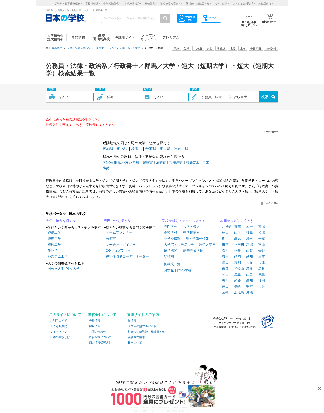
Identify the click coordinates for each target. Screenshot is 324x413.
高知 (249, 280)
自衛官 (111, 238)
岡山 (225, 274)
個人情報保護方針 (100, 342)
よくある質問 (58, 326)
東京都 (165, 149)
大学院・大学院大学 (179, 244)
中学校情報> (111, 3)
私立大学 (72, 268)
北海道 (198, 48)
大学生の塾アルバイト (142, 326)
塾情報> (151, 3)
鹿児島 (239, 292)
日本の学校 (55, 48)
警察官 (148, 162)
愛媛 (237, 280)
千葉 (261, 238)
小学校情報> (132, 3)
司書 (206, 162)
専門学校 (170, 226)
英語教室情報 (136, 337)
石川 (225, 250)
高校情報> (92, 3)
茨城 (261, 232)
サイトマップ (58, 331)
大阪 (249, 262)
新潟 (249, 244)
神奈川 (239, 244)
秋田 (225, 232)
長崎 (237, 286)
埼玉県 (136, 149)
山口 (249, 274)
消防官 (161, 162)
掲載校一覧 (172, 264)
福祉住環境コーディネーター (127, 256)
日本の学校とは (60, 337)
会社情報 (94, 320)
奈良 (225, 268)
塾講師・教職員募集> (198, 3)
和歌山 (239, 268)
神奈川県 (181, 149)
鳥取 (249, 268)
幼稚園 (169, 256)
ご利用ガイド (58, 320)
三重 (261, 256)
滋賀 (225, 262)
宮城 (261, 226)
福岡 (261, 280)
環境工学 (54, 238)
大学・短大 (191, 226)
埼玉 (249, 238)
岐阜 (225, 256)
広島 (237, 274)
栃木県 (122, 149)
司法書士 (192, 162)
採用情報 (94, 326)
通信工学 (54, 232)
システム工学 (58, 256)
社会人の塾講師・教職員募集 (146, 331)
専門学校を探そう (117, 221)
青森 (237, 226)
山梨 (249, 250)
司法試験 (176, 162)
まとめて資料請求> (243, 3)
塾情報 (132, 320)
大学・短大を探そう (61, 221)
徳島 (261, 274)
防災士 (108, 168)
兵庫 (261, 262)
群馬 (237, 238)
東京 (225, 244)
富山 (261, 244)
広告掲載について (100, 337)
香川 (225, 280)
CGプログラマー (118, 250)
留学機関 (170, 250)
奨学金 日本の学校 (177, 270)
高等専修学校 (193, 250)
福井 (237, 250)
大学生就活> (221, 3)
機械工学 (54, 244)
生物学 (53, 250)
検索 (265, 97)
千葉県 (150, 149)
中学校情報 (191, 232)
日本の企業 (135, 342)
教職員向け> (265, 3)
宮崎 (225, 292)
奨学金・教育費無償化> (68, 3)
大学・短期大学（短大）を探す (85, 48)
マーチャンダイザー (121, 244)
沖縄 (249, 292)
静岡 (237, 256)
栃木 (225, 238)
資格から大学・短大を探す (124, 48)
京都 (237, 262)
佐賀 (225, 286)
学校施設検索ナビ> (171, 3)
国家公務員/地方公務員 (121, 162)
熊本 (249, 286)
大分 (261, 286)
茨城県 (108, 149)
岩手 (249, 226)
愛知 (249, 256)
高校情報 (170, 232)
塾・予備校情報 (197, 238)
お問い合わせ (97, 331)
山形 (237, 232)
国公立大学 (56, 268)
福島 (249, 232)
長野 (261, 250)
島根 (261, 268)
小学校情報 (172, 238)
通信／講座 (207, 244)
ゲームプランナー (119, 232)
